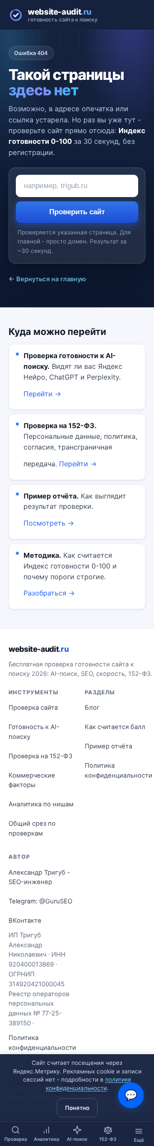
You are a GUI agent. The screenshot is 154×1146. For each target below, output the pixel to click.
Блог (92, 707)
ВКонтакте (25, 920)
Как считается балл (115, 727)
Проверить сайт (77, 212)
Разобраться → (49, 593)
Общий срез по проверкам (32, 828)
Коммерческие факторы (32, 780)
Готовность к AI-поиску (34, 732)
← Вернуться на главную (47, 279)
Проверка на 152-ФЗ (40, 756)
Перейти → (42, 393)
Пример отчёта (108, 746)
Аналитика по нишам (41, 804)
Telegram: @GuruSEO (40, 901)
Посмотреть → (49, 523)
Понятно (77, 1107)
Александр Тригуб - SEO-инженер (39, 877)
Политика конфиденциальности (118, 770)
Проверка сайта (33, 707)
